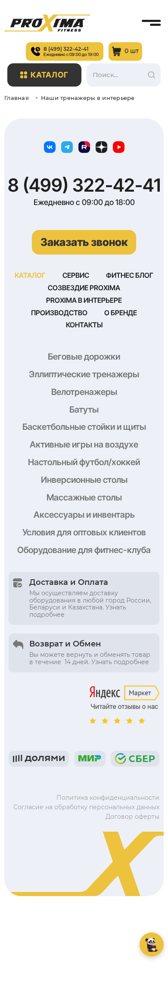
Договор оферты (132, 816)
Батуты (84, 409)
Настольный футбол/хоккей (84, 462)
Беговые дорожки (84, 356)
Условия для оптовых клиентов (84, 532)
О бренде (120, 312)
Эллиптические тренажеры (84, 374)
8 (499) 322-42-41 (84, 185)
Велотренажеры (84, 392)
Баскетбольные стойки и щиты (84, 427)
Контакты (84, 324)
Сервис (75, 275)
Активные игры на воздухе (84, 444)
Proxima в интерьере (84, 300)
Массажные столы (84, 497)
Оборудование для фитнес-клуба (84, 550)
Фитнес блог (129, 275)
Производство (59, 312)
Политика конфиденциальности (107, 797)
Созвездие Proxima (84, 287)
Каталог (50, 74)
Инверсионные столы (84, 480)
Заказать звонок (84, 242)
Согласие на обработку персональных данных (86, 807)
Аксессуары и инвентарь (84, 514)
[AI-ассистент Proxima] (152, 944)
